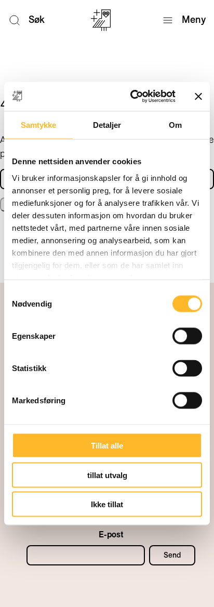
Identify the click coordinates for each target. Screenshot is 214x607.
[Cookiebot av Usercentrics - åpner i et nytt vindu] (132, 96)
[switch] (187, 336)
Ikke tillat (107, 504)
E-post (111, 534)
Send (172, 555)
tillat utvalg (107, 474)
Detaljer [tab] (107, 124)
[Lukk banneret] (198, 96)
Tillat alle (107, 445)
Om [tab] (175, 124)
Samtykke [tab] (39, 124)
